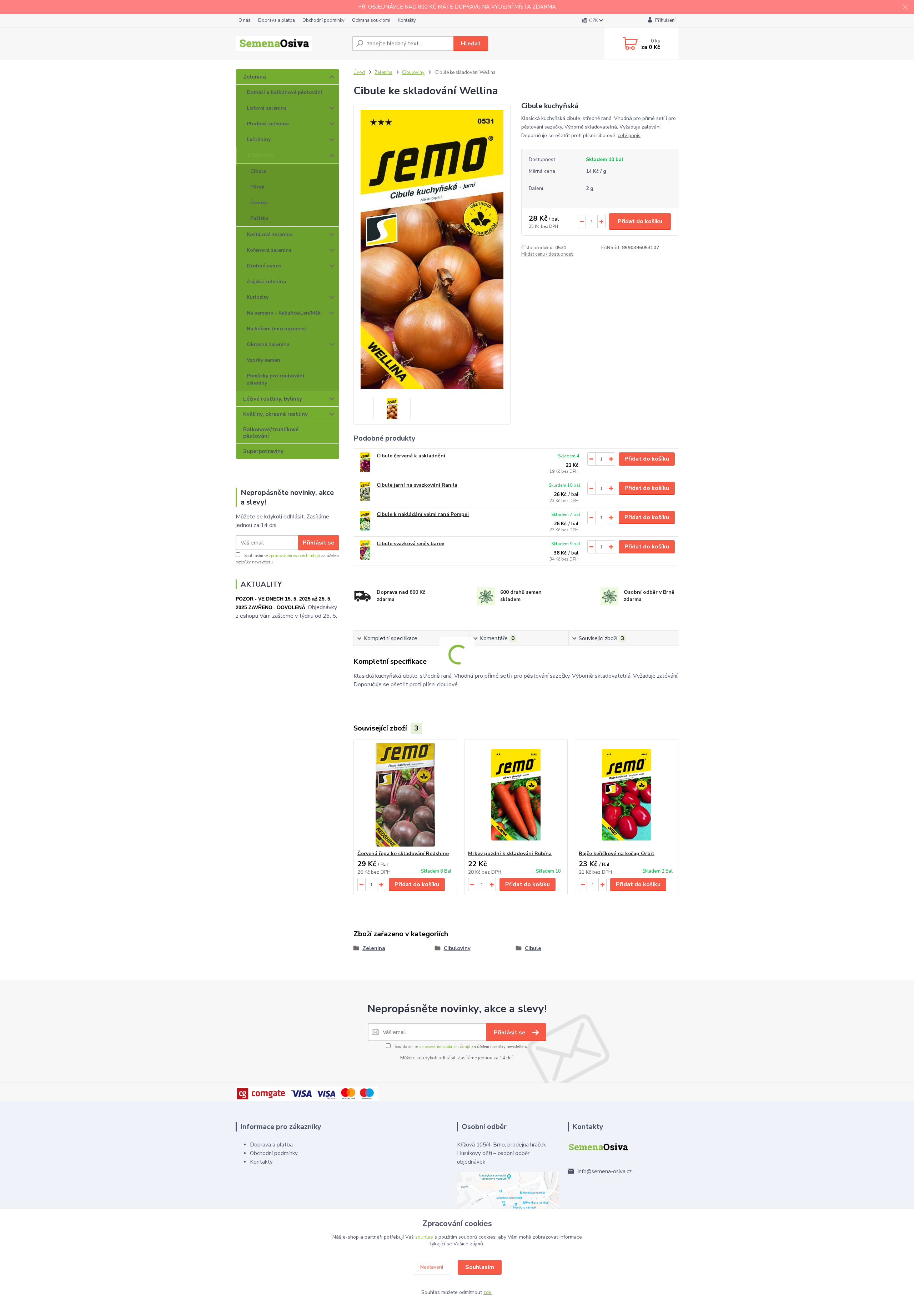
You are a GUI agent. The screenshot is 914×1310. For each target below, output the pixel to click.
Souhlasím (479, 1267)
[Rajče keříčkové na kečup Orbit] (626, 795)
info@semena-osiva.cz (605, 1171)
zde (487, 1292)
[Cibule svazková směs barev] (365, 550)
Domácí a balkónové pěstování (284, 92)
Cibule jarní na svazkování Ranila (417, 485)
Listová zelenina (267, 108)
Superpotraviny (263, 451)
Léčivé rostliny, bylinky (272, 398)
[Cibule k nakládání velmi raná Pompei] (365, 521)
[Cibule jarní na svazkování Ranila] (365, 491)
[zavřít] (905, 7)
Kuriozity (257, 297)
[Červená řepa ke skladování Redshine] (405, 795)
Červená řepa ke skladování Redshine (403, 853)
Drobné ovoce (264, 265)
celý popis (629, 135)
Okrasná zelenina (268, 344)
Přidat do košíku (640, 221)
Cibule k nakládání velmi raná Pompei (423, 514)
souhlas (424, 1237)
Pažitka (259, 218)
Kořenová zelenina (269, 250)
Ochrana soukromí (371, 20)
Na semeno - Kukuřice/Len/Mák (284, 313)
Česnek (259, 202)
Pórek (257, 187)
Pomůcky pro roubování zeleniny (275, 379)
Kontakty (407, 20)
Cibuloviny (260, 155)
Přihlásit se (319, 543)
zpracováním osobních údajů (294, 555)
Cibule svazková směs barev (410, 543)
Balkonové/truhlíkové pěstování (271, 433)
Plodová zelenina (268, 123)
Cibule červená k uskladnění (411, 455)
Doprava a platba (276, 20)
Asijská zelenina (266, 281)
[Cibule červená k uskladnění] (365, 462)
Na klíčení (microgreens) (276, 328)
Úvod (359, 72)
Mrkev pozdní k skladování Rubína (510, 853)
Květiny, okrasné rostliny (275, 414)
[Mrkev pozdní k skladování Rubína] (516, 795)
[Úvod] (291, 43)
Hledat (471, 43)
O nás (244, 20)
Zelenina (254, 76)
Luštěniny (259, 139)
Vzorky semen (263, 360)
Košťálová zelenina (270, 234)
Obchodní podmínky (323, 20)
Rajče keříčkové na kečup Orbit (616, 853)
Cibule (258, 171)
